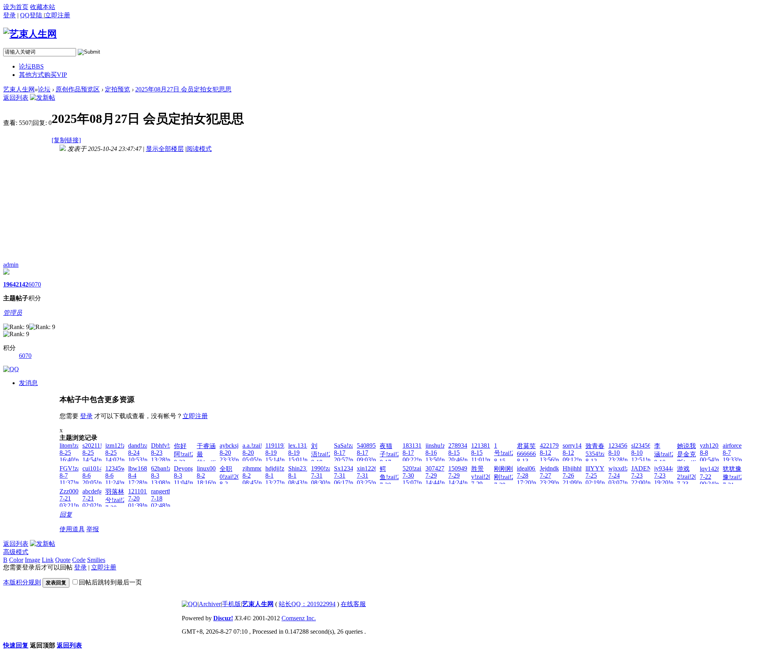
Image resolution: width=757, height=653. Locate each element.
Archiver (210, 604)
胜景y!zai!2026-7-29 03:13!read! (485, 479)
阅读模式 (199, 148)
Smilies (96, 559)
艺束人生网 (19, 89)
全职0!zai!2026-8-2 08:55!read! (234, 479)
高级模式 (15, 552)
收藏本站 (42, 7)
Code (79, 559)
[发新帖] (42, 97)
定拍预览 (117, 89)
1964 (9, 284)
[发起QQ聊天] (11, 369)
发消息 (28, 383)
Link (48, 559)
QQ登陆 (32, 15)
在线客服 (353, 604)
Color (16, 559)
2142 (22, 284)
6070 (34, 284)
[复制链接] (66, 140)
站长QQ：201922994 (307, 604)
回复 (66, 514)
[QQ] (190, 604)
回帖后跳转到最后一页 (110, 582)
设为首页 (15, 7)
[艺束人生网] (30, 34)
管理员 (12, 312)
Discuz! (223, 618)
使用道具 (72, 529)
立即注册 (195, 416)
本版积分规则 (22, 582)
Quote (63, 559)
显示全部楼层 (165, 148)
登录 (9, 15)
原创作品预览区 (78, 89)
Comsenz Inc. (299, 618)
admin (11, 264)
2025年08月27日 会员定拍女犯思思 (183, 89)
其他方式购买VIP (43, 74)
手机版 (231, 604)
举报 (92, 529)
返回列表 (15, 97)
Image (32, 559)
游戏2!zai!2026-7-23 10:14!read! (691, 479)
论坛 (31, 66)
